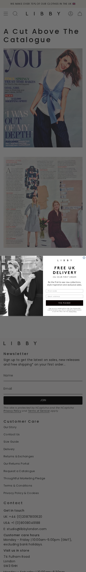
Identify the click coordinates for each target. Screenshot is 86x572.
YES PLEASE (64, 303)
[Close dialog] (84, 258)
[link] (64, 310)
